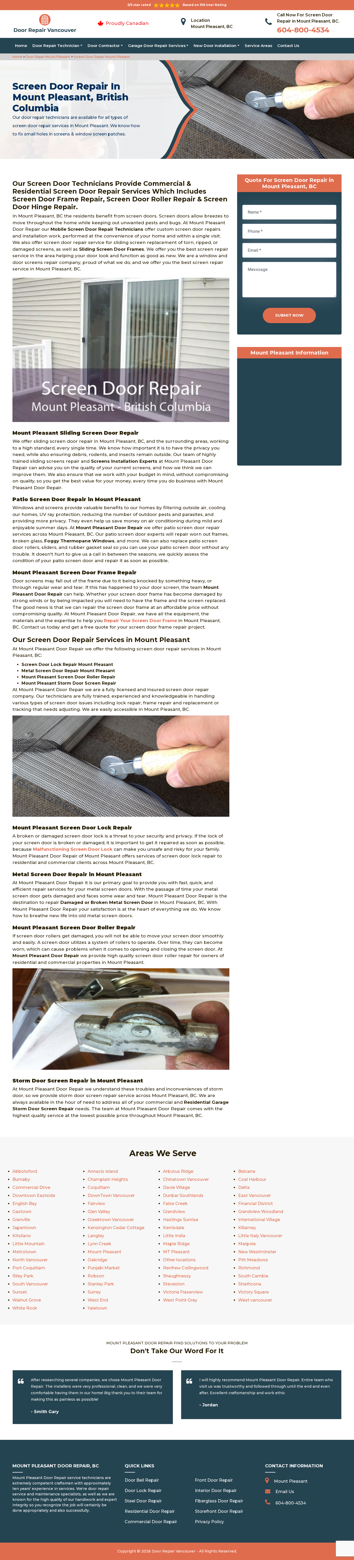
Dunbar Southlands (183, 1195)
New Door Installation (215, 45)
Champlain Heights (108, 1179)
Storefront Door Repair (219, 1511)
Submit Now (289, 315)
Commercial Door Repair (151, 1521)
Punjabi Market (104, 1267)
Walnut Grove (26, 1300)
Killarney (247, 1227)
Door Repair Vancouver (173, 1551)
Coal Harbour (252, 1179)
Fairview (96, 1203)
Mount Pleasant (104, 1251)
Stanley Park (101, 1284)
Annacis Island (103, 1171)
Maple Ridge (176, 1243)
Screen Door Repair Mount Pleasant (101, 57)
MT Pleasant (176, 1251)
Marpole (247, 1243)
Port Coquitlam (28, 1267)
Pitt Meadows (253, 1259)
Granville (21, 1219)
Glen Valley (99, 1211)
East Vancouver (254, 1195)
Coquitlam (99, 1187)
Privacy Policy (209, 1521)
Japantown (24, 1227)
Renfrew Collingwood (185, 1267)
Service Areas (258, 45)
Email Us (284, 1491)
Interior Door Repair (216, 1490)
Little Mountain (28, 1243)
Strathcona (249, 1284)
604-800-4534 (303, 29)
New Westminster (257, 1251)
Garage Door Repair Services (157, 45)
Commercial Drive (31, 1187)
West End (98, 1300)
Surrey (94, 1292)
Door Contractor (104, 45)
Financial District (255, 1203)
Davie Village (176, 1187)
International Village (259, 1219)
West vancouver (255, 1300)
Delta (244, 1187)
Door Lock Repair (143, 1490)
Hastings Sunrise (180, 1219)
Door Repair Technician (55, 45)
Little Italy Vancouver (260, 1235)
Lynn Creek (99, 1243)
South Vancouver (30, 1284)
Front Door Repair (214, 1480)
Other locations (179, 1259)
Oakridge (97, 1259)
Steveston (174, 1284)
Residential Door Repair (150, 1511)
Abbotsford (24, 1171)
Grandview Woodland (260, 1211)
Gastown (21, 1211)
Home (21, 45)
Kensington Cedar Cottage (116, 1227)
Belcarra (246, 1171)
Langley (96, 1235)
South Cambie (253, 1275)
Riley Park (22, 1275)
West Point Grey (180, 1300)
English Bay (24, 1203)
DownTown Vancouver (111, 1195)
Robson (96, 1275)
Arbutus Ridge (178, 1171)
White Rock (24, 1308)
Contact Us (288, 45)
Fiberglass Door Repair (219, 1500)
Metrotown (24, 1251)
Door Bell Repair (142, 1480)
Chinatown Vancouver (186, 1179)
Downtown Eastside (33, 1195)
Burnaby (21, 1179)
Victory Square (253, 1292)
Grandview (174, 1211)
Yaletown (97, 1308)
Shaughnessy (177, 1275)
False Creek (175, 1203)
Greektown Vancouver (111, 1219)
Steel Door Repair (143, 1500)
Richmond (249, 1267)
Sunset (19, 1292)
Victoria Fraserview (183, 1292)
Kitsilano (21, 1235)
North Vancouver (30, 1259)
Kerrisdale (173, 1227)
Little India (174, 1235)
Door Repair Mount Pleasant (47, 57)
